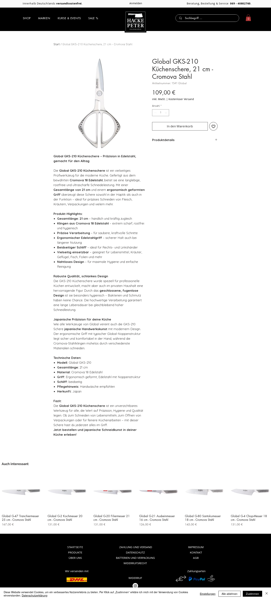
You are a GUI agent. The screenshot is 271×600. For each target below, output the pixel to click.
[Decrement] (155, 112)
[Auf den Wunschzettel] (213, 126)
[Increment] (166, 112)
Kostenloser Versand (181, 99)
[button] (27, 18)
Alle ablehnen (229, 594)
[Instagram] (135, 586)
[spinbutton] (160, 112)
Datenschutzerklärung (34, 595)
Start (56, 44)
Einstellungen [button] (208, 594)
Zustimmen (252, 594)
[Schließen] (266, 593)
